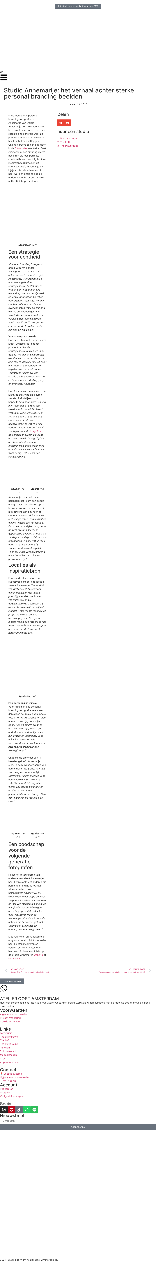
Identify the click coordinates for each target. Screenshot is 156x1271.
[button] (60, 122)
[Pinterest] (11, 1109)
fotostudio (21, 148)
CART (3, 71)
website (38, 954)
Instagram (14, 958)
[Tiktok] (19, 1109)
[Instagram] (4, 1109)
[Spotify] (34, 1109)
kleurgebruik (35, 431)
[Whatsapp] (26, 1109)
